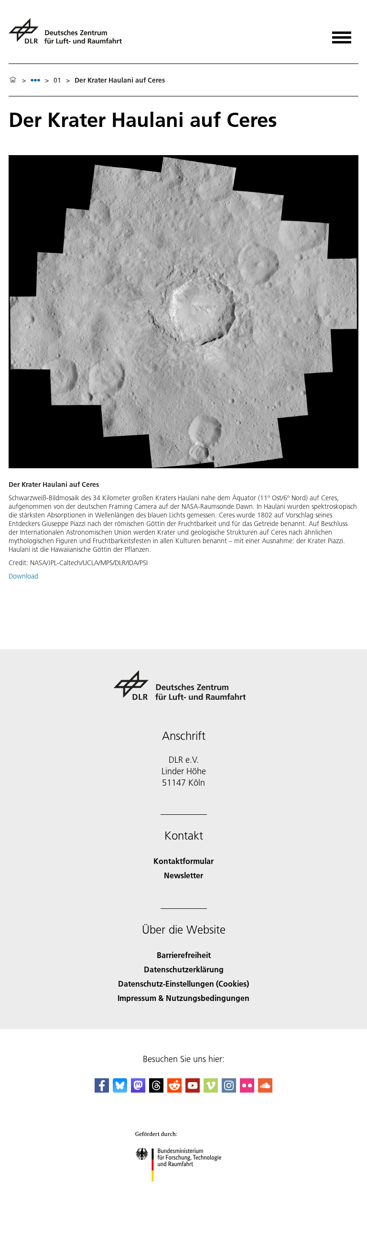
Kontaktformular (183, 861)
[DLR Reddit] (174, 1089)
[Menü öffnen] (341, 34)
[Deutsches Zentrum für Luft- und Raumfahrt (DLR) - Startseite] (69, 35)
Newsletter (183, 875)
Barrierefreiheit (184, 955)
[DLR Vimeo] (211, 1089)
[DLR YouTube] (192, 1089)
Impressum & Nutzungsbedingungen (183, 998)
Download (23, 576)
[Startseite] (13, 80)
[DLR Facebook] (102, 1089)
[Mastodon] (138, 1089)
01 (57, 80)
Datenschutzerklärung (184, 969)
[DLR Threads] (156, 1089)
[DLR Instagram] (229, 1089)
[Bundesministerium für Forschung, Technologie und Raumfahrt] (184, 1191)
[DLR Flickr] (247, 1089)
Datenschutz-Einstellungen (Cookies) (183, 984)
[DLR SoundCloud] (265, 1089)
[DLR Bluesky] (120, 1089)
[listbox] (35, 80)
